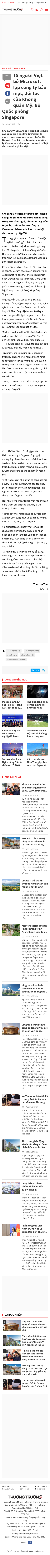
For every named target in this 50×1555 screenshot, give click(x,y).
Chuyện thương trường (9, 1489)
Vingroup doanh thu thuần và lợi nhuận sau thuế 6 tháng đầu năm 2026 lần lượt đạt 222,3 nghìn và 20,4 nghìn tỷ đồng (34, 989)
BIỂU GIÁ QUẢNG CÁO (35, 1551)
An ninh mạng (12, 655)
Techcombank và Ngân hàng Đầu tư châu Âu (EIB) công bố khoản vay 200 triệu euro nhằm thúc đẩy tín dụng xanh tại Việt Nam (12, 762)
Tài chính (23, 1487)
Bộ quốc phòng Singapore (16, 659)
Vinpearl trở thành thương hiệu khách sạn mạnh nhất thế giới (35, 883)
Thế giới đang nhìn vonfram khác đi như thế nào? (37, 704)
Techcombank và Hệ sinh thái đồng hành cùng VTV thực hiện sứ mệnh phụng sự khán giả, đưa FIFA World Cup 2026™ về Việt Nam (37, 733)
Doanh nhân (24, 1489)
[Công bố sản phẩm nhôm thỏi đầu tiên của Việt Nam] (11, 1188)
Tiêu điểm (6, 1487)
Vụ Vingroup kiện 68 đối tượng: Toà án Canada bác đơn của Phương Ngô (35, 1099)
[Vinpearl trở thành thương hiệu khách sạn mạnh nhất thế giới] (11, 885)
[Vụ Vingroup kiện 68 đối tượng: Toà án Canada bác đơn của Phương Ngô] (11, 1100)
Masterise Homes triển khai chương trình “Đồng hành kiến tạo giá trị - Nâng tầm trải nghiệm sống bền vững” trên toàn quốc (34, 929)
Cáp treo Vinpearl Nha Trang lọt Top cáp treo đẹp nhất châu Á (37, 762)
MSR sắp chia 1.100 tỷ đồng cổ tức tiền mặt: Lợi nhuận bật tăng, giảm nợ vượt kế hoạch (35, 842)
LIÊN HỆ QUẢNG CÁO (14, 1551)
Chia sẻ (36, 670)
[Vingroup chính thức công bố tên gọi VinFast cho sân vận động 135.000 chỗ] (11, 1029)
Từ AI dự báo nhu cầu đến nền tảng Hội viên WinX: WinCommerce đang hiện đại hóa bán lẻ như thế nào (34, 788)
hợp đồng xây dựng (32, 651)
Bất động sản (41, 1487)
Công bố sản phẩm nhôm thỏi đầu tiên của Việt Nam (32, 1186)
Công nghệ (40, 1489)
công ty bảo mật (27, 655)
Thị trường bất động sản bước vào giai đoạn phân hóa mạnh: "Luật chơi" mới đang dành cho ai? (35, 1144)
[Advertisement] (25, 40)
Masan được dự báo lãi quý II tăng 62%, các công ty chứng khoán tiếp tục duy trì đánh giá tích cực (12, 704)
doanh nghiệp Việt (14, 651)
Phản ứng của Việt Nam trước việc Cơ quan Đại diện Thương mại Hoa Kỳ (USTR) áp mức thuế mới (34, 1229)
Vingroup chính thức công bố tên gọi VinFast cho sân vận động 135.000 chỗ (35, 1028)
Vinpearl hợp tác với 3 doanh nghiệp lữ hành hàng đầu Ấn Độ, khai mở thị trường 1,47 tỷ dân (12, 733)
